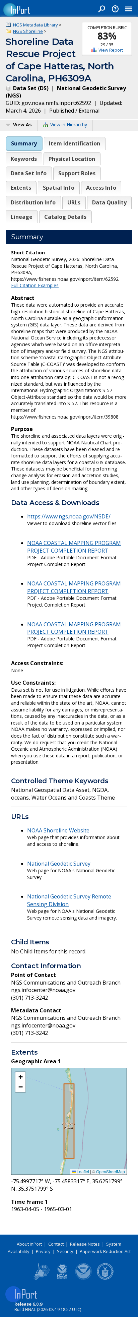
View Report (110, 50)
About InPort (29, 1244)
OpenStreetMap (110, 1171)
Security (65, 1251)
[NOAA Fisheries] (62, 1278)
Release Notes (85, 1244)
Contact (56, 1244)
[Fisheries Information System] (41, 1278)
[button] (20, 1077)
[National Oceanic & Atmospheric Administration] (83, 1278)
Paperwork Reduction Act (105, 1251)
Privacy (43, 1251)
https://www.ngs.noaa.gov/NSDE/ (69, 516)
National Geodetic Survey (58, 863)
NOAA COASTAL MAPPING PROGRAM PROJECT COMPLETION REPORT (74, 546)
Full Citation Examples (35, 285)
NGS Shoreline (28, 31)
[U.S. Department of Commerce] (105, 1278)
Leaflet (82, 1171)
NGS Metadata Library (35, 25)
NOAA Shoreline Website (58, 830)
